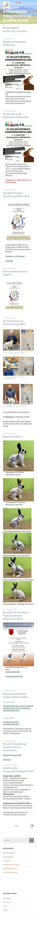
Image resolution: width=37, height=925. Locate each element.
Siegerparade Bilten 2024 (14, 676)
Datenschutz (7, 902)
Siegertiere (9, 261)
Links (5, 906)
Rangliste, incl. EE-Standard (15, 256)
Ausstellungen (8, 857)
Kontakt (6, 910)
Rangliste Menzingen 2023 (12, 755)
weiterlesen (7, 759)
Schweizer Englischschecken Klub (17, 16)
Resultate (9, 417)
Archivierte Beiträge (10, 872)
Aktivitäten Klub (8, 853)
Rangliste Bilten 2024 (13, 672)
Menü (19, 2)
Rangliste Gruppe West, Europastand (15, 708)
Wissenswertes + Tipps (11, 865)
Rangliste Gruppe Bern (10, 722)
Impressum (7, 898)
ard (29, 708)
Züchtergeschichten (10, 868)
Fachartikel (7, 861)
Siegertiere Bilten (12, 436)
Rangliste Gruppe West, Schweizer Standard (18, 706)
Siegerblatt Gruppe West (11, 710)
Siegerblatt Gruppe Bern (11, 724)
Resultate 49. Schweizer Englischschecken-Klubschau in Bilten (15, 615)
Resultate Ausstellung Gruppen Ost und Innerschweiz (14, 747)
